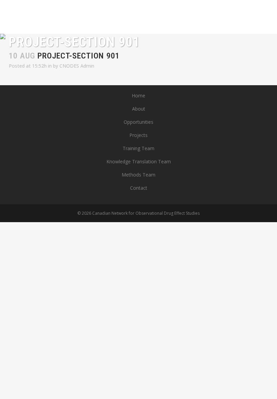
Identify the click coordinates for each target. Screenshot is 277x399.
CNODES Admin (76, 66)
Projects (138, 135)
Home (138, 95)
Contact (138, 188)
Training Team (138, 148)
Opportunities (138, 122)
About (138, 108)
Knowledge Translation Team (138, 161)
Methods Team (138, 174)
